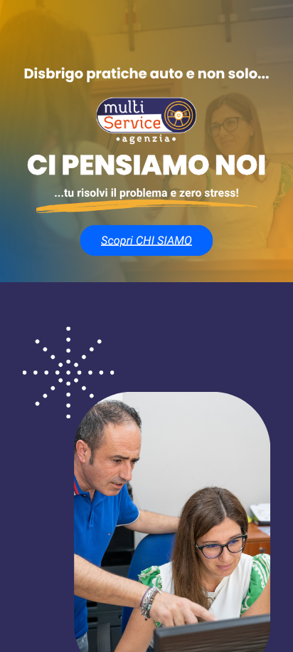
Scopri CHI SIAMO (146, 240)
